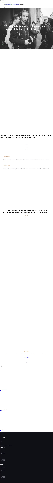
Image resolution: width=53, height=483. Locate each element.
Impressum (3, 450)
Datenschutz (3, 460)
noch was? (3, 453)
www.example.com (26, 357)
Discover (2, 390)
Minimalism (3, 410)
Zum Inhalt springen (4, 2)
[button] (4, 7)
